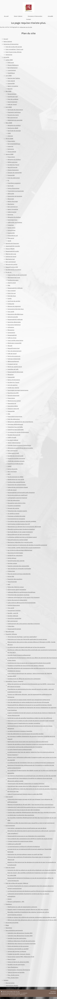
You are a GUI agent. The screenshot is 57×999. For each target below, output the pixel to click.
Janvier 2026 (9, 154)
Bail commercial (11, 262)
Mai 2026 (8, 91)
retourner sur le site (26, 27)
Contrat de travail (11, 256)
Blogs (7, 925)
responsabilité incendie (13, 246)
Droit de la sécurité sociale (14, 47)
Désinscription (10, 983)
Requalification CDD (12, 267)
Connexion (53, 991)
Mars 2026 (9, 123)
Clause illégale (10, 248)
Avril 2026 (9, 107)
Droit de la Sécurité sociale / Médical (17, 883)
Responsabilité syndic (12, 251)
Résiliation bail (10, 259)
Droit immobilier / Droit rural (14, 49)
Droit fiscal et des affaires (13, 52)
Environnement (10, 825)
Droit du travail (10, 867)
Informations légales (12, 985)
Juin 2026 (9, 75)
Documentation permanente (14, 930)
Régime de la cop (11, 254)
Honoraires (9, 54)
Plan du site (16, 991)
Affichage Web (52, 993)
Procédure (9, 904)
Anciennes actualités (12, 922)
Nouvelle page (10, 631)
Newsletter (9, 928)
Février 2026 (9, 138)
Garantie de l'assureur (12, 243)
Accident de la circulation (13, 269)
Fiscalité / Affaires (11, 634)
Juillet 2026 (9, 60)
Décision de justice (11, 264)
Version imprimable (7, 991)
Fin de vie (8, 272)
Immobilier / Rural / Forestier (14, 681)
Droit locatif (9, 797)
